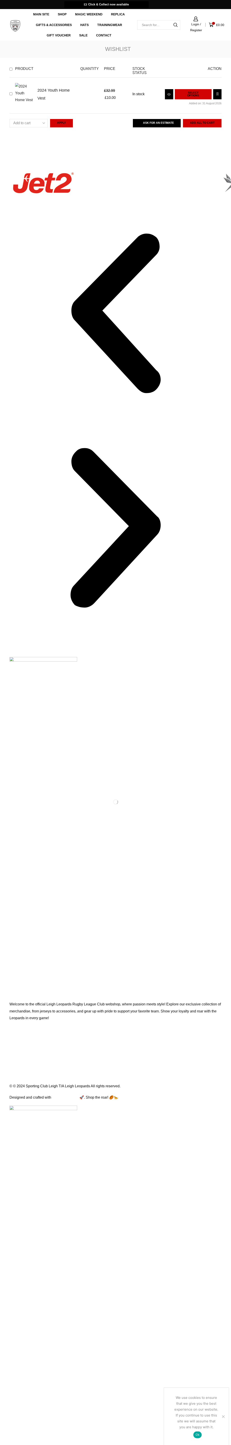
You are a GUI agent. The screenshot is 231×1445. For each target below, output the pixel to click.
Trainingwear (109, 25)
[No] (223, 1416)
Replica (118, 14)
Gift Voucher (59, 35)
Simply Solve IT (65, 1097)
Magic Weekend (88, 14)
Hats (84, 25)
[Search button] (175, 24)
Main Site (41, 14)
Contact (103, 35)
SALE (83, 35)
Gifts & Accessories (54, 25)
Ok (198, 1434)
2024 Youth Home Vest (53, 94)
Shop (62, 14)
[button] (115, 314)
